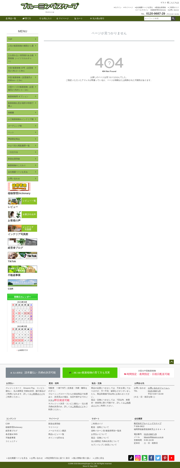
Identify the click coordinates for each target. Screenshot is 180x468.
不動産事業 (10, 438)
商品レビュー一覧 (56, 434)
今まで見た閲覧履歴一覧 (19, 145)
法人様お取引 (98, 18)
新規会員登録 (161, 7)
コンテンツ (11, 418)
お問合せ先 (139, 383)
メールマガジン (142, 10)
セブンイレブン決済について (104, 445)
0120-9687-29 (154, 391)
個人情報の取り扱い (82, 458)
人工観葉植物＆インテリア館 (21, 119)
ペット (11, 132)
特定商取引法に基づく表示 (58, 458)
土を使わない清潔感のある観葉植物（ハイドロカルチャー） (21, 58)
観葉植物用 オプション (18, 96)
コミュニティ (11, 441)
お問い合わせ (174, 10)
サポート (96, 418)
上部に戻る (99, 458)
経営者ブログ (11, 431)
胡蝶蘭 (11, 112)
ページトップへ (171, 362)
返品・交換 (97, 383)
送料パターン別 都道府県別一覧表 (106, 431)
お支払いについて (99, 434)
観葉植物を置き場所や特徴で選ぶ (21, 104)
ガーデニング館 (15, 126)
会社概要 (138, 418)
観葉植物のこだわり (17, 165)
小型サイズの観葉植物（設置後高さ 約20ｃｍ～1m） (21, 88)
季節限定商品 (14, 139)
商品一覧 (12, 18)
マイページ (128, 7)
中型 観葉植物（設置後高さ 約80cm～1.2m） (20, 78)
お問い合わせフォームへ (159, 388)
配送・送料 (54, 383)
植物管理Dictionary (158, 10)
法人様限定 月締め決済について (105, 441)
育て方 (28, 18)
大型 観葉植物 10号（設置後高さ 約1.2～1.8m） (20, 69)
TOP (10, 39)
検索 (173, 18)
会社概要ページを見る (144, 7)
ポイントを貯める (56, 438)
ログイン (118, 7)
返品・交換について (100, 438)
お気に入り (47, 18)
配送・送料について (100, 427)
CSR (8, 424)
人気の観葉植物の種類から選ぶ (21, 47)
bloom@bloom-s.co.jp (153, 437)
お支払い (10, 383)
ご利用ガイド (174, 7)
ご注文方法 (13, 152)
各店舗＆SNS (11, 434)
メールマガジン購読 (57, 431)
